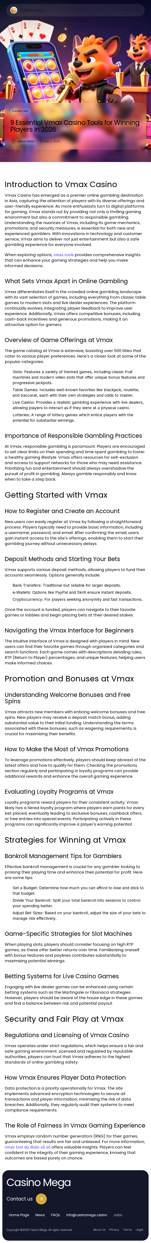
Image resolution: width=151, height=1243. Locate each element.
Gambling (21, 111)
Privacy (114, 1230)
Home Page (19, 1214)
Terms (127, 1230)
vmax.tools (63, 254)
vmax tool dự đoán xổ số (28, 1147)
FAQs (55, 1214)
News (40, 1214)
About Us (99, 1230)
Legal (139, 1230)
